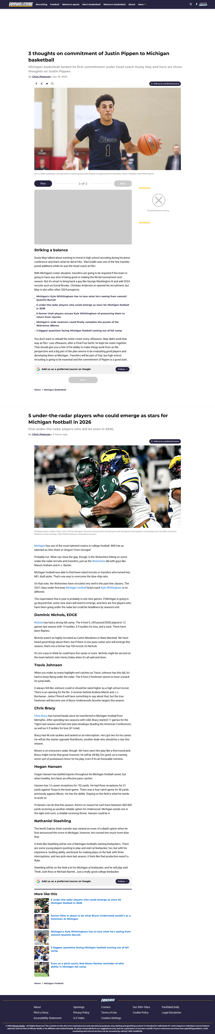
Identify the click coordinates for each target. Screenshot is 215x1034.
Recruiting (41, 4)
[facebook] (196, 4)
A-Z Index (79, 1018)
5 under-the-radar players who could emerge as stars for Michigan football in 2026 (82, 307)
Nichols (38, 622)
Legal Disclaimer (171, 1012)
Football (54, 4)
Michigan (39, 545)
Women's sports (70, 4)
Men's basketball (91, 4)
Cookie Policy (141, 1012)
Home (37, 389)
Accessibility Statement (47, 1018)
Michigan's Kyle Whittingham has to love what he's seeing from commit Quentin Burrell (81, 298)
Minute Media (18, 1026)
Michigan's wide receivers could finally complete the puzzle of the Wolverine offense (77, 324)
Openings (78, 1007)
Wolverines (98, 561)
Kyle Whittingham (111, 587)
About (131, 4)
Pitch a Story (41, 1012)
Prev (43, 183)
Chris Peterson (41, 76)
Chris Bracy (41, 715)
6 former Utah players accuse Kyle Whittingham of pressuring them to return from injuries (80, 315)
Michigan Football (53, 983)
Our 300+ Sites (141, 1007)
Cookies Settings (111, 1018)
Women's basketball (114, 4)
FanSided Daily (170, 1007)
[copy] (52, 83)
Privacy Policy (81, 1012)
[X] (191, 4)
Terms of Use (109, 1012)
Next (123, 183)
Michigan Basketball (55, 389)
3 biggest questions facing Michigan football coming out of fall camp (79, 330)
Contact (106, 1007)
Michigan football (76, 587)
